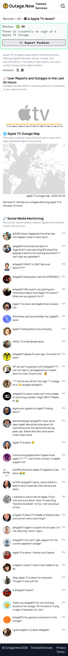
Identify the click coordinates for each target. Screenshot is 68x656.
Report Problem (37, 42)
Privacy (61, 648)
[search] (62, 5)
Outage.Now (21, 6)
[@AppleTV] (17, 70)
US (19, 19)
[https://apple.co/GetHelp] (22, 70)
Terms (60, 652)
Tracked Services (41, 6)
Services (8, 19)
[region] (34, 169)
